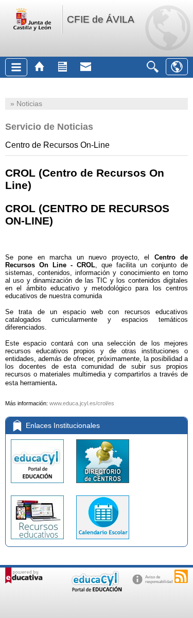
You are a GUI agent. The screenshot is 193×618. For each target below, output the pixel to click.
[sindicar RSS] (181, 576)
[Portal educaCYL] (38, 485)
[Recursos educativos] (38, 541)
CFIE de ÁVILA (100, 19)
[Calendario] (102, 541)
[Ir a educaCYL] (96, 589)
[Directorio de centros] (102, 485)
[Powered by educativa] (24, 575)
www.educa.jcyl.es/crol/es (81, 403)
